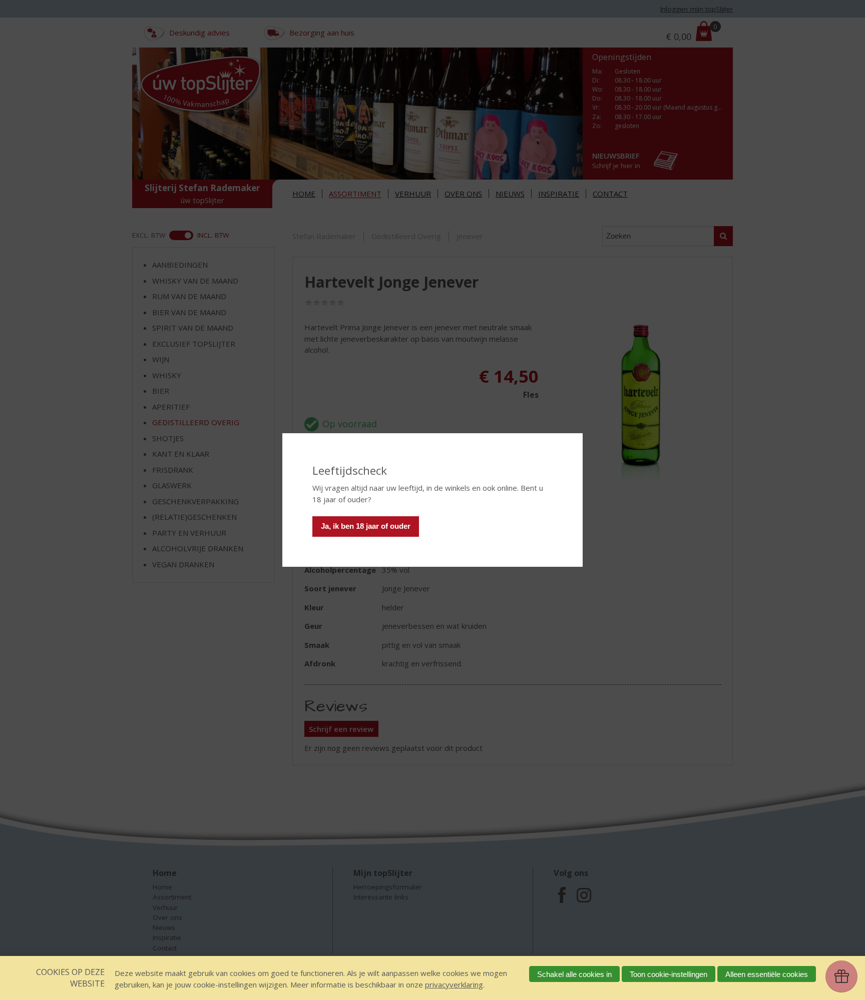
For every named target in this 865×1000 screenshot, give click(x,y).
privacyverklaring (454, 984)
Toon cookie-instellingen (668, 974)
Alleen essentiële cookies (766, 974)
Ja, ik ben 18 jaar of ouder (365, 526)
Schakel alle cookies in (574, 974)
